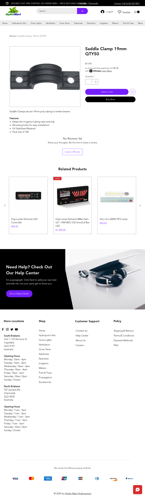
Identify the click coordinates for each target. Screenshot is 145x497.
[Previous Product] (5, 205)
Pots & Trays (45, 372)
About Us (81, 340)
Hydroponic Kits (47, 335)
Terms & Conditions (124, 335)
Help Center (82, 335)
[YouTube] (16, 329)
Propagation (45, 377)
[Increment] (96, 81)
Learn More (107, 71)
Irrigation (43, 363)
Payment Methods (123, 340)
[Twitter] (12, 329)
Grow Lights (45, 340)
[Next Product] (140, 205)
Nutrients (44, 358)
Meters (42, 368)
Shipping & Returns (124, 330)
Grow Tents (45, 349)
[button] (137, 12)
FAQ (116, 345)
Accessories (45, 382)
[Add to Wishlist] (133, 92)
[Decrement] (87, 81)
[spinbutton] (91, 81)
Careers (80, 345)
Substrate (44, 354)
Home (12, 36)
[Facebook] (3, 329)
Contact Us (81, 330)
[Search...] (82, 11)
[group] (72, 205)
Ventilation (44, 344)
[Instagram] (7, 329)
